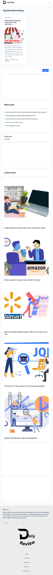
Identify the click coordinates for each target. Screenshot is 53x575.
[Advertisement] (26, 86)
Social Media (8, 17)
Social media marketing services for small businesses (12, 22)
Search (45, 70)
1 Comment (7, 61)
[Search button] (23, 523)
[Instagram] (9, 139)
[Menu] (49, 2)
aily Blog (10, 2)
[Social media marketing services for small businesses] (14, 35)
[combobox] (12, 522)
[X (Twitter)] (6, 139)
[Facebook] (4, 139)
